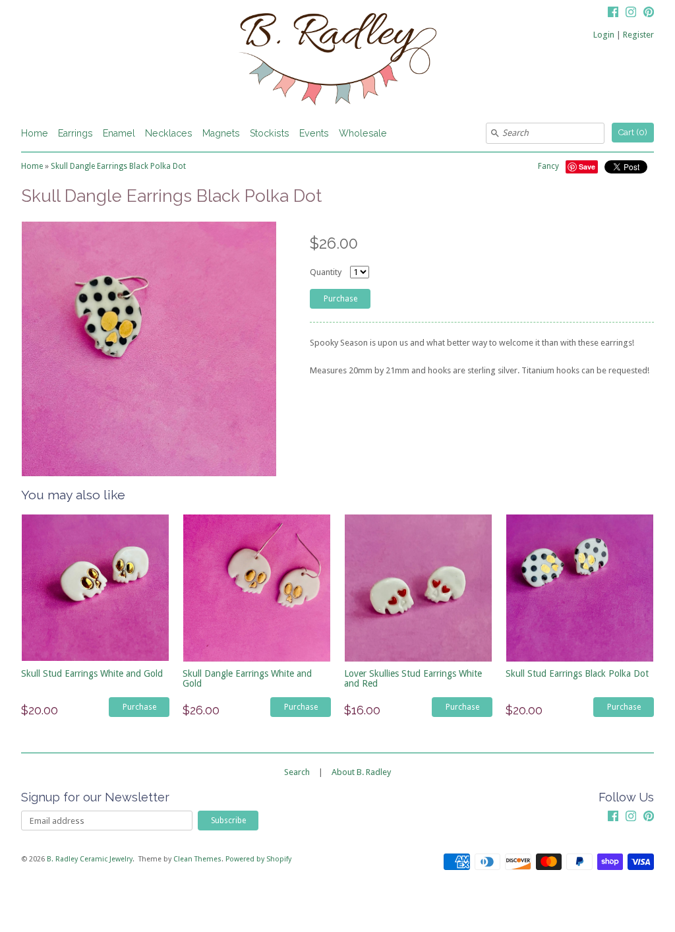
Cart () (632, 132)
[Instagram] (631, 14)
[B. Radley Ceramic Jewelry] (337, 61)
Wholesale (363, 133)
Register (638, 35)
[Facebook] (613, 14)
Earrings (75, 133)
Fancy (548, 166)
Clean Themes (197, 859)
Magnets (221, 133)
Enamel (119, 133)
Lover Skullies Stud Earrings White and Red (413, 678)
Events (314, 133)
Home (34, 133)
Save (587, 166)
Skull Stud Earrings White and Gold (92, 673)
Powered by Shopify (258, 859)
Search (297, 772)
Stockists (269, 133)
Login (603, 35)
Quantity (325, 272)
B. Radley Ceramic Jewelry (89, 859)
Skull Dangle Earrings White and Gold (247, 678)
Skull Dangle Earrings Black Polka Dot (118, 166)
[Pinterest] (648, 14)
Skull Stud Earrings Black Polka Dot (577, 673)
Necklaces (168, 133)
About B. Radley (361, 772)
